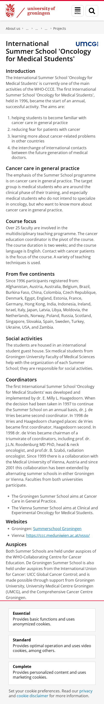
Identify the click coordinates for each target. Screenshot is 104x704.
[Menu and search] (78, 10)
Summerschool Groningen (57, 528)
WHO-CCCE (46, 28)
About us (13, 28)
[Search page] (92, 10)
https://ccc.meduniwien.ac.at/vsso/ (58, 535)
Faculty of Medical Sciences (27, 28)
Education (36, 28)
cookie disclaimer (32, 695)
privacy (85, 691)
